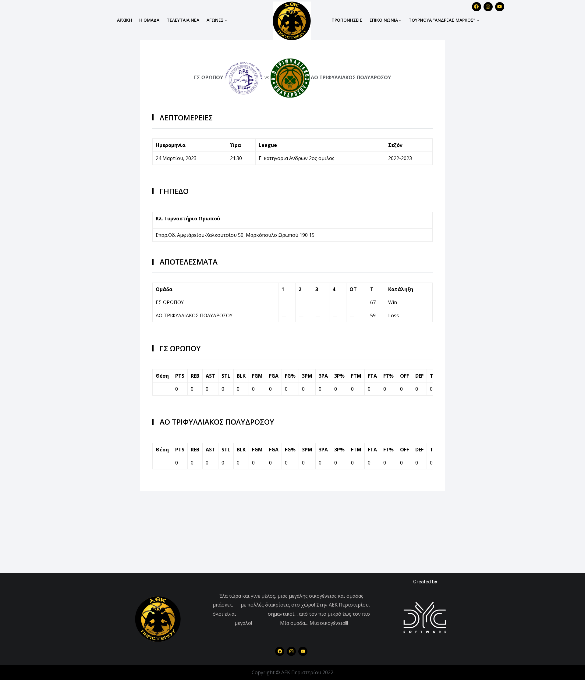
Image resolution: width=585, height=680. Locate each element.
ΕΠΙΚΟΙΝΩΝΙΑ (384, 20)
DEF (419, 375)
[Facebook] (279, 651)
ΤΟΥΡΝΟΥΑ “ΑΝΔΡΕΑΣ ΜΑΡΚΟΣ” (442, 20)
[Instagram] (488, 6)
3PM (307, 375)
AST (210, 375)
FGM (257, 375)
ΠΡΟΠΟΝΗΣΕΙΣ (347, 20)
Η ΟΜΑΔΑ (149, 20)
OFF (404, 375)
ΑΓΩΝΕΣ (215, 20)
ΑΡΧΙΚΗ (124, 20)
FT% (388, 375)
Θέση (162, 375)
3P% (339, 375)
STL (226, 375)
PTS (179, 375)
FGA (273, 375)
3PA (323, 375)
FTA (372, 375)
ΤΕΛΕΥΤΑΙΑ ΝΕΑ (183, 20)
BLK (241, 375)
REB (195, 375)
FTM (356, 375)
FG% (290, 375)
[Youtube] (499, 6)
